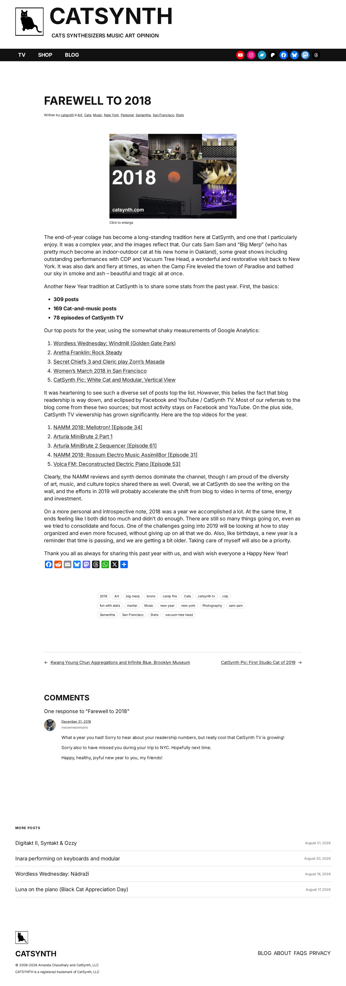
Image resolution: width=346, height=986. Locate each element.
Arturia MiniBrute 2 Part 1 (82, 436)
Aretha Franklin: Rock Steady (87, 352)
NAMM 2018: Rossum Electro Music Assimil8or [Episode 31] (125, 455)
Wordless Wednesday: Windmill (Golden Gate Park (113, 343)
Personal (127, 115)
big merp (133, 596)
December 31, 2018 (76, 721)
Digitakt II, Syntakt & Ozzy (46, 843)
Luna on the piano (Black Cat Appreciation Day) (71, 889)
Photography (212, 605)
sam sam (235, 605)
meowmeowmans (74, 727)
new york (188, 605)
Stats (180, 115)
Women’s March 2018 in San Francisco (100, 371)
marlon (132, 605)
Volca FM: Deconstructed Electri (92, 464)
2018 (104, 596)
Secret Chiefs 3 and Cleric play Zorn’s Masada (109, 362)
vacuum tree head (179, 615)
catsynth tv (206, 596)
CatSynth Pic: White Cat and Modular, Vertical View (114, 380)
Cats (87, 115)
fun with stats (110, 605)
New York (111, 115)
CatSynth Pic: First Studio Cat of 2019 (258, 662)
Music (97, 115)
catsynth (67, 115)
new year (167, 605)
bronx (151, 596)
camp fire (170, 596)
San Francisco (163, 115)
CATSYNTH (111, 15)
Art (80, 115)
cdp (225, 596)
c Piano (140, 464)
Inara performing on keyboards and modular (67, 859)
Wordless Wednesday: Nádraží (52, 874)
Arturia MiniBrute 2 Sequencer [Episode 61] (105, 446)
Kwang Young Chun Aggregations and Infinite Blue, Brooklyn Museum (120, 662)
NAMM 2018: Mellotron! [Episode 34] (97, 427)
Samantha (143, 115)
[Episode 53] (165, 464)
